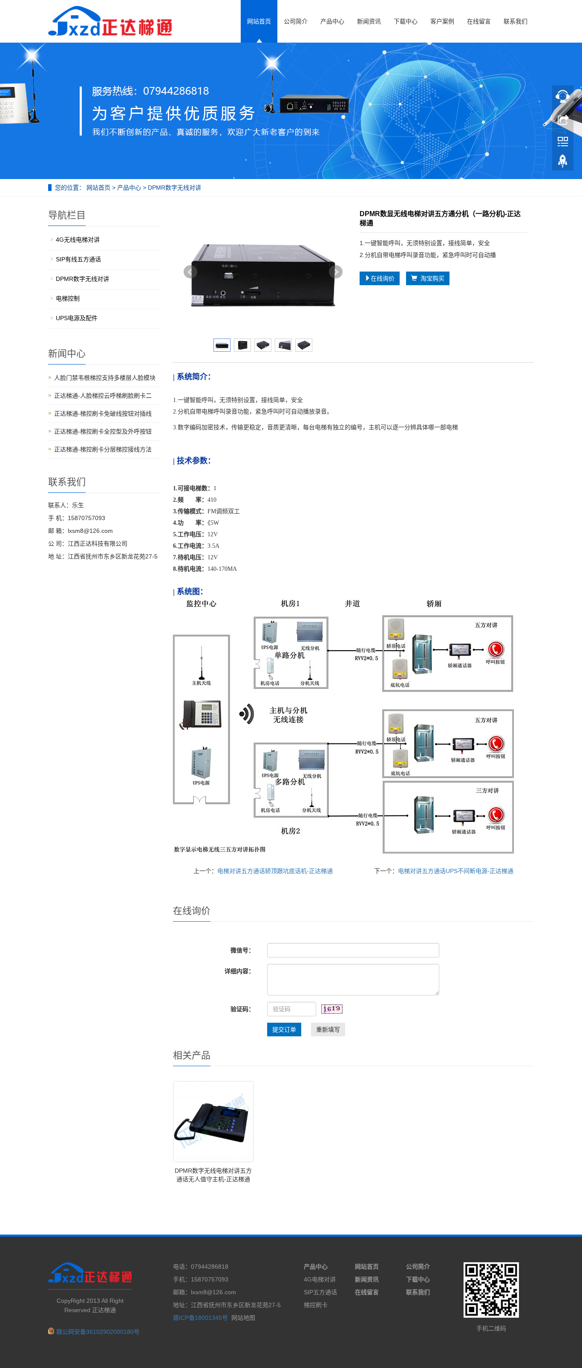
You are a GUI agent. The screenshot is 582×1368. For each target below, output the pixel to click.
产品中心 (332, 21)
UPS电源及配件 (77, 318)
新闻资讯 (369, 21)
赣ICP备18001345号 (200, 1317)
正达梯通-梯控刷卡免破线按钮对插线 (103, 413)
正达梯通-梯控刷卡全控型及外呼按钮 (103, 431)
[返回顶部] (562, 163)
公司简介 (296, 21)
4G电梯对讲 (320, 1279)
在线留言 (479, 21)
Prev (190, 272)
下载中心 (406, 21)
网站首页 (259, 21)
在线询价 (383, 278)
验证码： (242, 1009)
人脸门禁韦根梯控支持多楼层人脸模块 (105, 377)
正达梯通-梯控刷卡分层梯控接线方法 (103, 449)
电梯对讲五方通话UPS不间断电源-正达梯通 (455, 871)
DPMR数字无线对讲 (173, 187)
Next (336, 272)
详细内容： (239, 971)
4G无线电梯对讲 (78, 239)
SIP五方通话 (320, 1292)
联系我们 (515, 21)
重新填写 (328, 1029)
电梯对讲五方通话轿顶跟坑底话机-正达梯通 (275, 871)
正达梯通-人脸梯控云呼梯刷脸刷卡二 (103, 395)
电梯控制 (68, 298)
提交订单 (284, 1029)
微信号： (242, 950)
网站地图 (243, 1317)
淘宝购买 (430, 278)
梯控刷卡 (316, 1304)
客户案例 (442, 21)
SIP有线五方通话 (78, 259)
